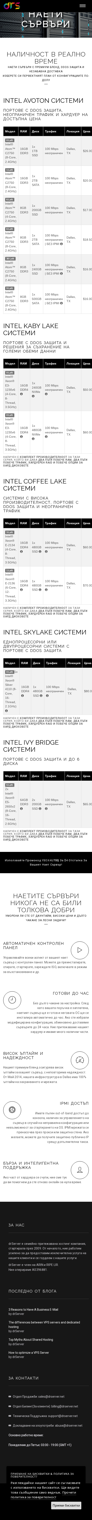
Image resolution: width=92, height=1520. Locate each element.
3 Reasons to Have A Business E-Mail (33, 1309)
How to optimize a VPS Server (29, 1352)
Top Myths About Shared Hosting (31, 1339)
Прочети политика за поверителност (43, 1494)
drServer (18, 1314)
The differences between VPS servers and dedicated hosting (44, 1324)
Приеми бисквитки (66, 1505)
